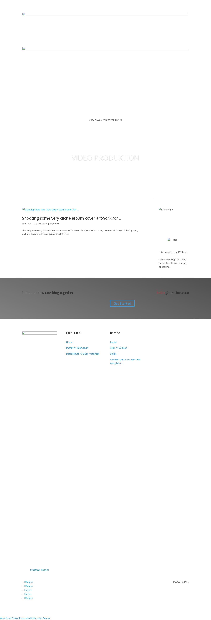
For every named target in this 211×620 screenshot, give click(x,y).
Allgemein (54, 223)
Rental (113, 342)
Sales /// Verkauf (118, 347)
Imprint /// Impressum (77, 347)
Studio (113, 353)
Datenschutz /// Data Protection (82, 353)
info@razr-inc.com (39, 569)
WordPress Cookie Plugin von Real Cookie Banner (25, 618)
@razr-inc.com (172, 292)
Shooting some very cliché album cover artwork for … (72, 218)
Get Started (122, 303)
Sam (28, 223)
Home (69, 342)
